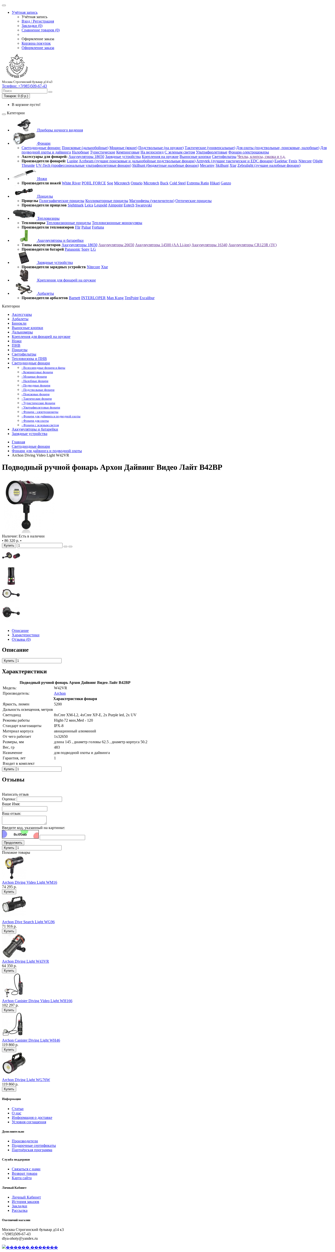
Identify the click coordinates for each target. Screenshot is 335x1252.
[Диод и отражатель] (11, 603)
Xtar (233, 165)
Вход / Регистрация (38, 21)
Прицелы (44, 196)
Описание (20, 630)
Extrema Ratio (198, 183)
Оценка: (9, 799)
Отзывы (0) (21, 639)
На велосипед (152, 152)
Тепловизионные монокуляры (117, 223)
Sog (110, 183)
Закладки (19, 1206)
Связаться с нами (26, 1169)
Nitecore (305, 161)
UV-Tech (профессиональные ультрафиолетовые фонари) (83, 165)
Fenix (293, 161)
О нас (16, 1113)
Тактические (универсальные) (210, 148)
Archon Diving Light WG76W (26, 1080)
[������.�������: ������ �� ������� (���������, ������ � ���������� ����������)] (30, 1247)
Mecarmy (207, 165)
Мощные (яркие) (123, 148)
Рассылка (19, 1210)
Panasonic (72, 249)
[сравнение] (70, 546)
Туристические (102, 152)
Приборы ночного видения (59, 130)
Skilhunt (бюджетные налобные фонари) (165, 165)
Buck (164, 183)
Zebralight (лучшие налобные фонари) (268, 165)
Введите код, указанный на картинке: (33, 828)
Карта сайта (22, 1178)
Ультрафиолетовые (211, 152)
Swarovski (143, 205)
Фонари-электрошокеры (248, 152)
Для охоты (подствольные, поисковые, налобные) (277, 148)
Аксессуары (22, 314)
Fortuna (98, 227)
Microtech (122, 183)
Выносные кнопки (195, 156)
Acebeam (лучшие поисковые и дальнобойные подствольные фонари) (137, 161)
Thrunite (28, 165)
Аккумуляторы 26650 (116, 245)
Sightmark (76, 205)
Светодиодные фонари (31, 363)
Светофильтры (224, 156)
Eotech (129, 205)
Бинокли (19, 323)
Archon (60, 693)
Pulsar (86, 227)
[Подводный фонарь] (30, 532)
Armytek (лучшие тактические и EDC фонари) (234, 161)
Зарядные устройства (123, 156)
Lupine (72, 161)
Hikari (215, 183)
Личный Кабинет (26, 1197)
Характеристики (25, 635)
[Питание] (11, 565)
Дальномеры (22, 332)
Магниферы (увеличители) (151, 201)
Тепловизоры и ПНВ (29, 359)
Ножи (41, 179)
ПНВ (16, 345)
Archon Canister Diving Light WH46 (31, 1040)
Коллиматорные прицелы (106, 201)
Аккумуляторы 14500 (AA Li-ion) (163, 245)
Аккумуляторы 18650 (86, 156)
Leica (89, 205)
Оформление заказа (38, 48)
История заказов (25, 1202)
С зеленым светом (180, 152)
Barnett (74, 298)
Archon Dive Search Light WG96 (28, 922)
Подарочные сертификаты (34, 1145)
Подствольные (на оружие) (161, 148)
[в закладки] (65, 546)
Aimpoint (115, 205)
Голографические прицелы (61, 201)
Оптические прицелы (193, 201)
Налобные (80, 152)
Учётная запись (25, 12)
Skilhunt (222, 165)
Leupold (100, 205)
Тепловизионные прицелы (68, 223)
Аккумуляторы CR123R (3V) (252, 245)
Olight (317, 161)
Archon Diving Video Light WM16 (29, 882)
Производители (25, 1141)
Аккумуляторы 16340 (209, 245)
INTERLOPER (93, 298)
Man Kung (115, 298)
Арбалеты (45, 293)
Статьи (18, 1109)
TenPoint (132, 298)
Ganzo (226, 183)
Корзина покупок (36, 43)
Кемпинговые (128, 152)
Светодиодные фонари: (41, 148)
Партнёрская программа (32, 1150)
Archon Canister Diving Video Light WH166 (37, 1001)
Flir (77, 227)
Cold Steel (177, 183)
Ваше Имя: (11, 804)
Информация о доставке (32, 1117)
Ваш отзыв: (11, 813)
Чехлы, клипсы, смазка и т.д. (261, 156)
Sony (85, 249)
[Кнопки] (11, 584)
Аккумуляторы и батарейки (60, 240)
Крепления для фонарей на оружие (66, 280)
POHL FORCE (94, 183)
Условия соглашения (29, 1122)
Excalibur (147, 298)
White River (71, 183)
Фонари (43, 143)
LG (93, 249)
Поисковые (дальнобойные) (85, 148)
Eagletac (281, 161)
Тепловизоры (48, 218)
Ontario (136, 183)
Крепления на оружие (160, 156)
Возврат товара (24, 1173)
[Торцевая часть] (11, 622)
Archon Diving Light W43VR (25, 961)
